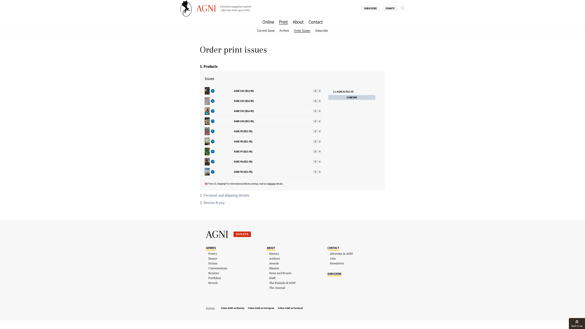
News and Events (280, 273)
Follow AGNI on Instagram (261, 308)
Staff (272, 278)
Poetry (212, 253)
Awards (274, 263)
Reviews (213, 273)
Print (283, 22)
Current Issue (266, 30)
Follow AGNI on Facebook (290, 308)
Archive (284, 30)
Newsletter (337, 263)
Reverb (213, 283)
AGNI (217, 234)
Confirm (352, 97)
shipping (271, 183)
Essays (212, 258)
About (298, 22)
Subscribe (370, 8)
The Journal (277, 288)
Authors (274, 258)
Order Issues (302, 30)
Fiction (212, 263)
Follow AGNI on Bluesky (232, 308)
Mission (274, 268)
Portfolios (214, 278)
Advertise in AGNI (341, 253)
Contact (315, 22)
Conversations (217, 268)
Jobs (333, 258)
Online (268, 22)
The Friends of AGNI (282, 283)
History (274, 253)
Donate (390, 8)
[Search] (403, 8)
